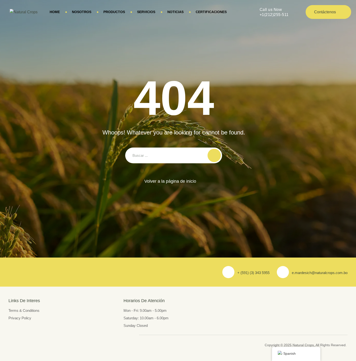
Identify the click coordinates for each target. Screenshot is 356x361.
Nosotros (81, 12)
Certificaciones (211, 12)
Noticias (175, 12)
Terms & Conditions (23, 310)
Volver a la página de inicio (170, 181)
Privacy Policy (19, 318)
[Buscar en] (214, 155)
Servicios (146, 12)
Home (55, 12)
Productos (114, 12)
